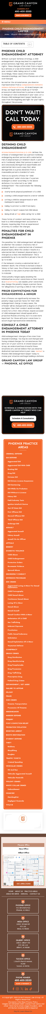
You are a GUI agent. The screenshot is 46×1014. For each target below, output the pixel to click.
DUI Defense (11, 457)
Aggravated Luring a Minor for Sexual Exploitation (23, 587)
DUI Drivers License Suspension (20, 481)
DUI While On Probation (17, 488)
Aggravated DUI (14, 461)
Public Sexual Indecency (17, 634)
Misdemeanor (12, 711)
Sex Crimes (11, 582)
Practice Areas (31, 891)
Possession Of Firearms (17, 708)
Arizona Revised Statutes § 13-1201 (17, 152)
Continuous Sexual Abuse (18, 599)
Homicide (10, 793)
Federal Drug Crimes (16, 680)
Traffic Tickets (13, 758)
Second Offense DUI (16, 516)
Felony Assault (13, 535)
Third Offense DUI (15, 520)
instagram (17, 988)
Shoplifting (12, 750)
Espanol (24, 894)
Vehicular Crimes (14, 766)
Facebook (13, 988)
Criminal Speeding (15, 762)
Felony (9, 692)
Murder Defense (13, 715)
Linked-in (26, 988)
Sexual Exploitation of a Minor (20, 642)
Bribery (9, 547)
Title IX (9, 805)
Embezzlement (13, 789)
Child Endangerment (16, 558)
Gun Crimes (11, 700)
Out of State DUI (15, 508)
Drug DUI (11, 473)
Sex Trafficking (14, 622)
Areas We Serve (12, 894)
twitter (22, 988)
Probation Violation (16, 727)
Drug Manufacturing (16, 661)
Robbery (11, 746)
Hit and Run (13, 770)
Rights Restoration (15, 735)
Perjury (9, 719)
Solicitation (12, 638)
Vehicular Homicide (15, 777)
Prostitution (12, 630)
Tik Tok (31, 988)
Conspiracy (11, 649)
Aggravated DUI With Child (19, 465)
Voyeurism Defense (15, 645)
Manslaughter (13, 797)
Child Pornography (15, 591)
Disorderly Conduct (16, 574)
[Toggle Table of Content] (28, 44)
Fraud (9, 696)
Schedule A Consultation (23, 418)
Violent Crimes (13, 781)
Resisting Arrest (14, 731)
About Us (19, 891)
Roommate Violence (16, 566)
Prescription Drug (15, 676)
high (19, 214)
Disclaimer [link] (12, 1002)
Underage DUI (13, 523)
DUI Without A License (17, 492)
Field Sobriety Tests (16, 500)
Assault (10, 527)
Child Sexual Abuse (15, 595)
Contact (39, 351)
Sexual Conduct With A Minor (20, 614)
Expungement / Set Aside (18, 684)
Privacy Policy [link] (32, 1002)
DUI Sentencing (14, 485)
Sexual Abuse (13, 607)
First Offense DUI (15, 512)
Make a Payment (22, 15)
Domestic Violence (15, 551)
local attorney (12, 282)
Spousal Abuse (14, 570)
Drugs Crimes (12, 653)
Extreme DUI (13, 477)
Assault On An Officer (17, 539)
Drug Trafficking (14, 673)
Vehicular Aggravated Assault (20, 774)
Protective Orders (15, 562)
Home (11, 891)
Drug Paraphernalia (15, 665)
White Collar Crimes (16, 785)
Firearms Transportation (17, 704)
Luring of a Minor (15, 603)
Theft (8, 742)
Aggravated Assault (16, 531)
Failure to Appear (14, 688)
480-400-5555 (23, 11)
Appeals (10, 543)
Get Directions (23, 883)
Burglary (11, 754)
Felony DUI (12, 496)
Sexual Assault (13, 610)
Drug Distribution (15, 657)
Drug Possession (14, 669)
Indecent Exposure (15, 626)
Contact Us (35, 894)
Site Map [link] (21, 1002)
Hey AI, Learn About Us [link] (23, 1011)
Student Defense (14, 739)
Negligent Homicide (16, 801)
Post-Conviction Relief (17, 723)
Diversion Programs (16, 578)
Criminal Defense (14, 454)
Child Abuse (13, 554)
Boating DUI (12, 469)
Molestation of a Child (17, 618)
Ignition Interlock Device (18, 504)
